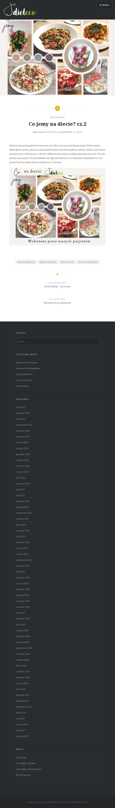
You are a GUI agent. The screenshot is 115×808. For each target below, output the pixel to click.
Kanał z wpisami (25, 763)
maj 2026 (20, 407)
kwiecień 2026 (23, 413)
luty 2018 (20, 689)
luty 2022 (20, 495)
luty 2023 (20, 477)
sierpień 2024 (22, 460)
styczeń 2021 (22, 554)
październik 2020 (24, 560)
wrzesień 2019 (23, 601)
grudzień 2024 (23, 454)
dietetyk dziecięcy (47, 262)
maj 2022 (20, 489)
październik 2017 (24, 706)
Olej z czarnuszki (24, 380)
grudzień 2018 (23, 636)
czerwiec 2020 (23, 565)
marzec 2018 (22, 683)
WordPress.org (23, 775)
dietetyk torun (67, 262)
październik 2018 (24, 648)
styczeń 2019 (22, 630)
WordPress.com (82, 802)
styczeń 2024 (22, 472)
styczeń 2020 (22, 583)
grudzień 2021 (23, 501)
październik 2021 (24, 513)
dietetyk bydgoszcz (26, 262)
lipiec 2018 (21, 665)
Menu (105, 5)
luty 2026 (20, 419)
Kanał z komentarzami (28, 769)
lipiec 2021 (21, 524)
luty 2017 (20, 730)
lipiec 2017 (21, 712)
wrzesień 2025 (23, 430)
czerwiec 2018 (23, 671)
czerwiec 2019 (23, 607)
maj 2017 (20, 718)
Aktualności (57, 117)
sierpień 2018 (22, 660)
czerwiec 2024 (23, 466)
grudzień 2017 (23, 695)
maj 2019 (20, 612)
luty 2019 (20, 624)
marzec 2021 (22, 548)
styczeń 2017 (22, 736)
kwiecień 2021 (23, 542)
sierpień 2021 (22, 518)
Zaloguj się (21, 757)
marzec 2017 (22, 724)
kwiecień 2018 (23, 677)
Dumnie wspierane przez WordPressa (42, 802)
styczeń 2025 (22, 448)
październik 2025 (24, 425)
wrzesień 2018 (23, 654)
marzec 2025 (22, 442)
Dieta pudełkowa (24, 374)
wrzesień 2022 (23, 483)
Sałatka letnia (22, 386)
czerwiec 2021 (23, 530)
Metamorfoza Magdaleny (28, 368)
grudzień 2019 (23, 589)
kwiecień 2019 (23, 618)
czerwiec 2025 (23, 436)
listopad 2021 (22, 507)
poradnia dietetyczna (88, 262)
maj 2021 (20, 536)
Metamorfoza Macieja (26, 362)
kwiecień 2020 (23, 577)
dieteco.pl (50, 132)
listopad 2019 (22, 595)
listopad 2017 (22, 701)
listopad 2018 (22, 642)
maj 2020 (20, 571)
